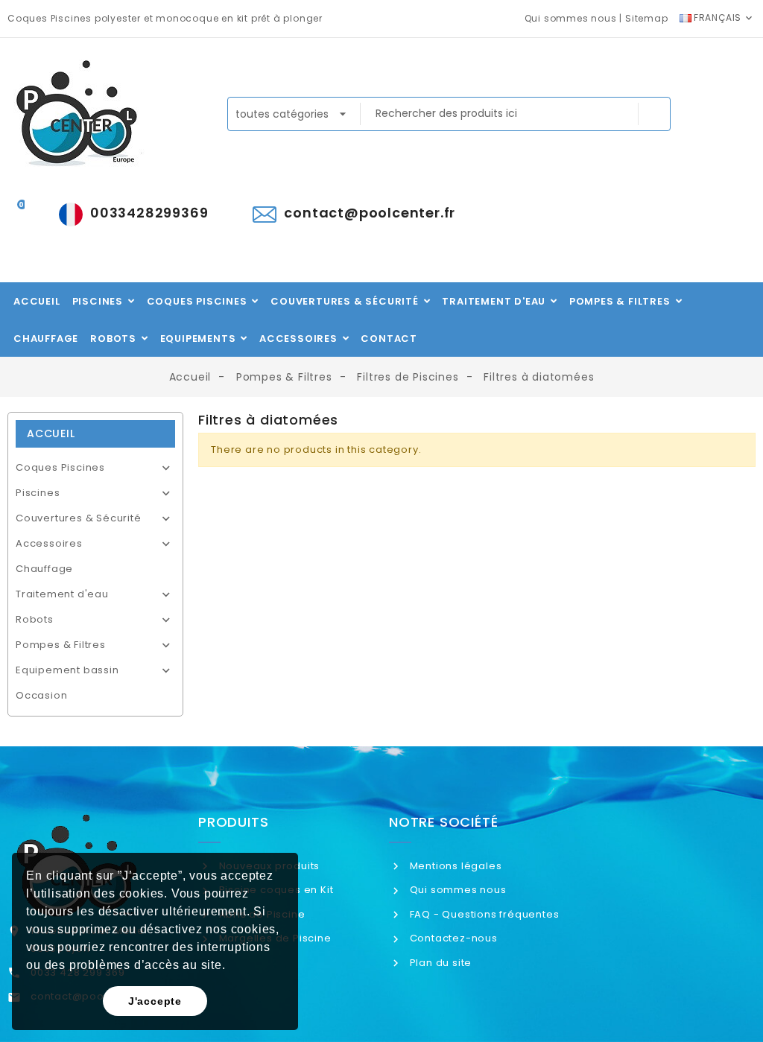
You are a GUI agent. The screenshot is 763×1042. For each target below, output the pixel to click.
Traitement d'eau (62, 594)
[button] (231, 967)
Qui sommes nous (571, 18)
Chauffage (44, 569)
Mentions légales (454, 866)
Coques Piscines (60, 467)
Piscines (38, 493)
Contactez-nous (452, 938)
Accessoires (49, 543)
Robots (35, 619)
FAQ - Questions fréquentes (483, 914)
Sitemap (646, 18)
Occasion (41, 695)
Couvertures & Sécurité (79, 518)
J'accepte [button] (155, 1001)
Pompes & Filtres (61, 645)
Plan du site (439, 963)
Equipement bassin (67, 670)
